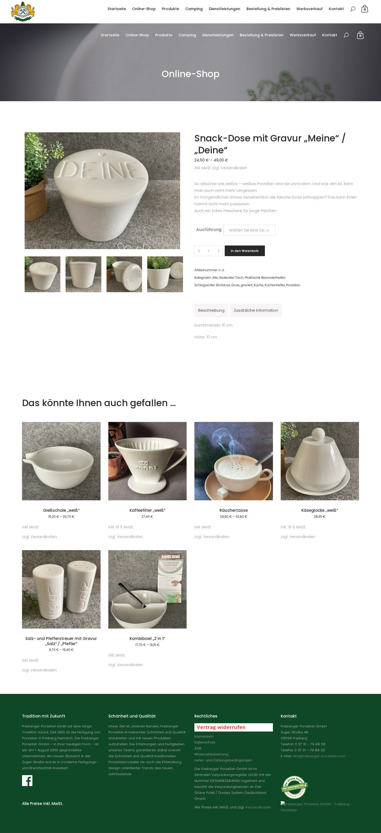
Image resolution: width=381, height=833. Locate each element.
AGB (197, 748)
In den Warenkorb (245, 251)
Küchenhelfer (275, 285)
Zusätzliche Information (256, 310)
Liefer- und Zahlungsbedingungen (223, 760)
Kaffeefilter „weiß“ (147, 510)
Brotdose (223, 285)
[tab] (211, 310)
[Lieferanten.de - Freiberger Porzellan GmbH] (320, 810)
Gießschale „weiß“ (61, 510)
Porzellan (293, 285)
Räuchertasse (234, 510)
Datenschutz (204, 742)
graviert (246, 285)
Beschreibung (211, 310)
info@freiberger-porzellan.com (319, 756)
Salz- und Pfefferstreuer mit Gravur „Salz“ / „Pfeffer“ (61, 641)
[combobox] (250, 230)
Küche (258, 285)
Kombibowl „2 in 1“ (147, 638)
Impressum (204, 736)
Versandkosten (234, 168)
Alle (215, 277)
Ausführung (209, 229)
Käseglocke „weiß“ (319, 510)
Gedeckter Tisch (231, 277)
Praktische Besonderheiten (265, 277)
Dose (235, 285)
